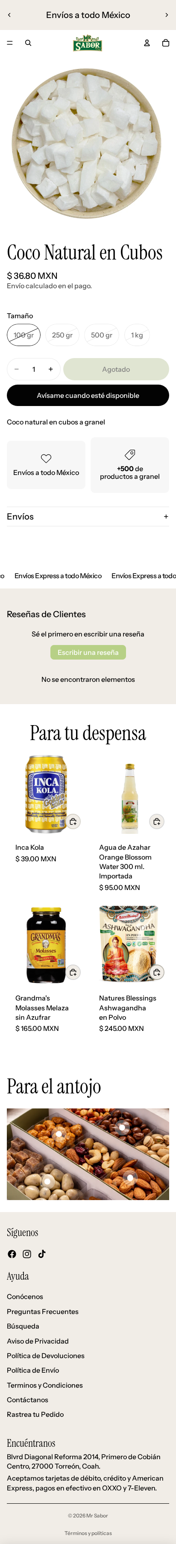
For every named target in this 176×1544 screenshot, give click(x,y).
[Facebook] (12, 1254)
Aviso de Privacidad (38, 1341)
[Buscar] (28, 42)
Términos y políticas (88, 1533)
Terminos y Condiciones (45, 1385)
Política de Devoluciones (46, 1355)
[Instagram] (27, 1254)
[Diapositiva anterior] (9, 15)
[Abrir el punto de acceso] (59, 1134)
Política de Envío (33, 1370)
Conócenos (25, 1296)
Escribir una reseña (88, 652)
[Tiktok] (42, 1254)
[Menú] (10, 43)
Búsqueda (23, 1326)
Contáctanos (27, 1399)
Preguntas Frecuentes (43, 1311)
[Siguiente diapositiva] (166, 15)
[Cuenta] (147, 42)
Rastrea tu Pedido (35, 1414)
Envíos (20, 516)
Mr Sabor (97, 1515)
